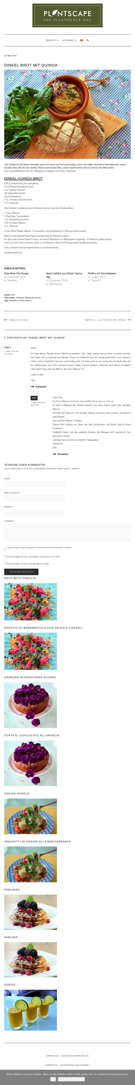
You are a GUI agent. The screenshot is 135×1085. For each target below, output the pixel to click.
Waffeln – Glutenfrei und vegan (105, 320)
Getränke (68, 40)
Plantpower (29, 298)
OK (53, 1079)
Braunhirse (13, 301)
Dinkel (21, 301)
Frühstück (20, 298)
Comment (9, 521)
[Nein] (130, 1077)
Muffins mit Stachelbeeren (102, 273)
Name (7, 479)
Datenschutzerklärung (75, 1056)
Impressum (52, 1056)
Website (8, 507)
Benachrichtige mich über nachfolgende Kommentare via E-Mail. (33, 557)
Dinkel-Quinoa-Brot (23, 178)
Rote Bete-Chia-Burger (16, 273)
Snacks (38, 298)
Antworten (41, 387)
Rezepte (51, 40)
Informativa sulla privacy (75, 1065)
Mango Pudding (18, 320)
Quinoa (28, 301)
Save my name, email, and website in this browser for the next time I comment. (39, 548)
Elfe (13, 295)
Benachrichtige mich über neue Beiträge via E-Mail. (28, 564)
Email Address (12, 493)
